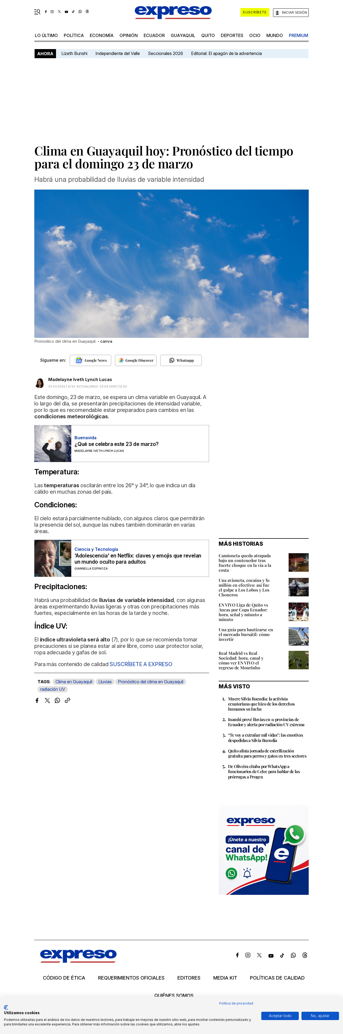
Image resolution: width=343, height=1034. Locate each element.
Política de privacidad (236, 1003)
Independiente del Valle (117, 53)
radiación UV (52, 689)
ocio (254, 35)
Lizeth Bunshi (74, 53)
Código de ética (64, 978)
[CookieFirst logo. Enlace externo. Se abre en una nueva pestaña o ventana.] (6, 1007)
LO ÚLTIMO (46, 35)
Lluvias (105, 681)
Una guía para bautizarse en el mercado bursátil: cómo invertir (246, 634)
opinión (129, 35)
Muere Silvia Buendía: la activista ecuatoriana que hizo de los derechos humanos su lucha (261, 704)
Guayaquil (183, 35)
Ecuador (154, 35)
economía (102, 35)
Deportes (232, 35)
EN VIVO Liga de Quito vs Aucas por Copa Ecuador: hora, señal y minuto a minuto (243, 612)
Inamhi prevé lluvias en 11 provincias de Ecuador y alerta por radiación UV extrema (266, 722)
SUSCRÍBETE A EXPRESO (141, 664)
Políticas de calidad (277, 978)
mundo (274, 35)
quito (208, 35)
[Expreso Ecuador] (78, 961)
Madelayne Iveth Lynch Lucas (80, 379)
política (74, 35)
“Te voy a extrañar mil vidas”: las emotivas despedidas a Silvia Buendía (265, 737)
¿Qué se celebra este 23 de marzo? (116, 444)
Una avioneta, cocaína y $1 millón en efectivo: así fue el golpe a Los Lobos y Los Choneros (244, 587)
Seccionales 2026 (165, 53)
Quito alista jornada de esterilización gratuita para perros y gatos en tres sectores (267, 753)
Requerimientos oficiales (131, 978)
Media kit (225, 978)
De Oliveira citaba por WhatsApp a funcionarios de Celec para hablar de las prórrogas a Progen (264, 771)
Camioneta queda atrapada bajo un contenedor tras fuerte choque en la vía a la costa (245, 563)
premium (298, 35)
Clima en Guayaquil (73, 681)
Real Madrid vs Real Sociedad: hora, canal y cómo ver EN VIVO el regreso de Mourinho (241, 660)
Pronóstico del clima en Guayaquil (150, 681)
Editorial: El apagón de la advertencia (226, 53)
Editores (188, 978)
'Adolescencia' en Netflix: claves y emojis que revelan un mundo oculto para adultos (137, 559)
